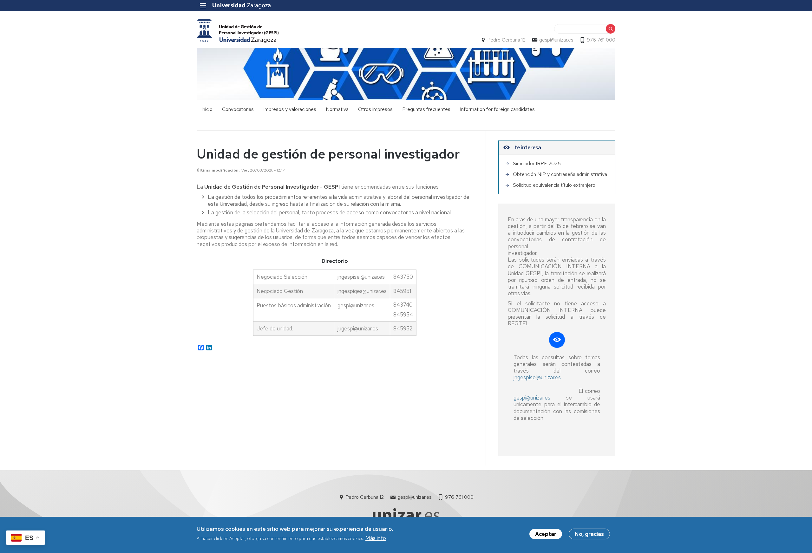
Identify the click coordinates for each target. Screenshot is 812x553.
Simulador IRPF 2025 (537, 163)
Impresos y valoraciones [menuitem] (289, 109)
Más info (375, 538)
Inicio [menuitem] (207, 109)
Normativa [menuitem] (337, 109)
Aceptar (545, 533)
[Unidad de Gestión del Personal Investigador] (238, 31)
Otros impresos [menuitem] (375, 109)
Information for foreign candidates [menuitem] (497, 109)
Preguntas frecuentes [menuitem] (426, 109)
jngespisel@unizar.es (537, 377)
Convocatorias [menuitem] (238, 109)
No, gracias (589, 533)
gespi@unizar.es (556, 40)
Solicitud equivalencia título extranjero (554, 185)
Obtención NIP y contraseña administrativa (560, 174)
